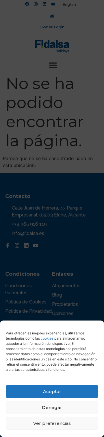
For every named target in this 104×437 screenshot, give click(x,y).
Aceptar (52, 391)
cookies (47, 338)
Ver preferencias (52, 423)
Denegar (52, 407)
